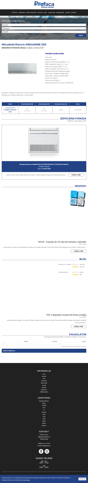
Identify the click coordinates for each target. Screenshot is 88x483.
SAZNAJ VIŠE (51, 12)
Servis (44, 374)
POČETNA (14, 12)
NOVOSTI (40, 12)
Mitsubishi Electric (10, 109)
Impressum (44, 389)
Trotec (44, 419)
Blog (44, 378)
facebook (41, 451)
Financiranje (44, 383)
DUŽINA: (54, 341)
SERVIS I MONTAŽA (31, 12)
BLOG (45, 12)
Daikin (44, 421)
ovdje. (28, 480)
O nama (44, 385)
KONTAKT (73, 12)
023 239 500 (46, 443)
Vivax (44, 416)
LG (44, 410)
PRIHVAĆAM (82, 478)
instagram (47, 451)
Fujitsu (44, 403)
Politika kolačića (44, 392)
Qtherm (44, 425)
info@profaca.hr (46, 445)
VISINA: (84, 341)
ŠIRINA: (26, 341)
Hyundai (44, 412)
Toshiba (44, 405)
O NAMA (67, 12)
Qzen (44, 414)
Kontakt (44, 387)
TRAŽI (81, 35)
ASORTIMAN (21, 12)
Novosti (44, 376)
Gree (44, 407)
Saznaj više (44, 380)
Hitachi (44, 423)
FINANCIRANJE (60, 12)
